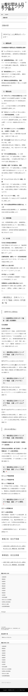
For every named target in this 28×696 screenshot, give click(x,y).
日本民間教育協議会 (6, 606)
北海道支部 (4, 576)
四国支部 (3, 592)
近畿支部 (3, 588)
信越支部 (3, 581)
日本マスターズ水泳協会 (6, 599)
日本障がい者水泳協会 (6, 601)
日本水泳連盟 (4, 597)
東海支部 (3, 585)
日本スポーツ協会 (5, 604)
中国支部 (3, 590)
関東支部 (3, 579)
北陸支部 (3, 583)
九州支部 (3, 664)
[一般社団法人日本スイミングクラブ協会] (12, 6)
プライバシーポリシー (6, 682)
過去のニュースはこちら (6, 637)
